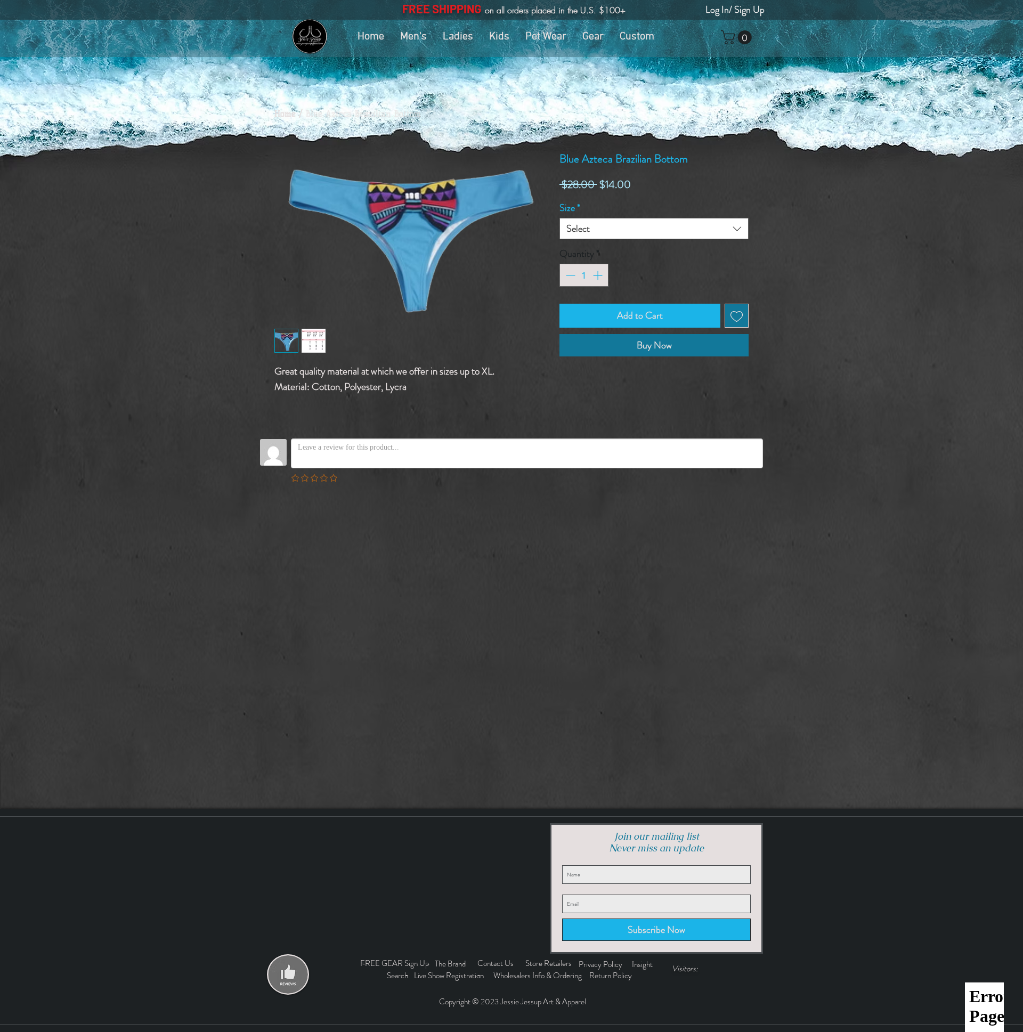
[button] (738, 37)
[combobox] (654, 228)
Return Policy (611, 975)
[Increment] (598, 275)
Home (285, 114)
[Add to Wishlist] (737, 316)
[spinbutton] (584, 275)
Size (569, 208)
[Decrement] (569, 275)
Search (399, 975)
